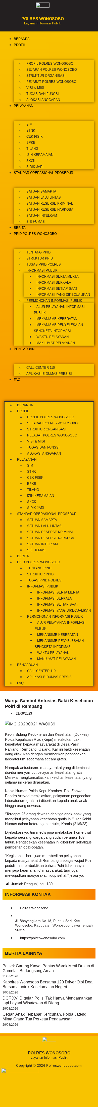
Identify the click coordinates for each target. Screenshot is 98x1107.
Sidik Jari (34, 167)
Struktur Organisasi (46, 76)
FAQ (17, 380)
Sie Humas (35, 222)
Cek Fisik (34, 136)
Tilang (32, 149)
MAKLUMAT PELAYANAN (55, 343)
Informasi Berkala (53, 282)
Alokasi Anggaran (43, 100)
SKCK (30, 161)
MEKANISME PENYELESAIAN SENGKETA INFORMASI (58, 328)
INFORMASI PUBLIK (42, 270)
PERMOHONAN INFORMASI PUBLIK (54, 301)
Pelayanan (23, 106)
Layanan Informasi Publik (42, 23)
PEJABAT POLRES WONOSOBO (51, 82)
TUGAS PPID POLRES (43, 264)
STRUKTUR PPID (39, 258)
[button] (49, 385)
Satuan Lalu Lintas (43, 197)
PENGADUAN (24, 349)
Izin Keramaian (39, 155)
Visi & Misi (35, 88)
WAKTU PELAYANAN (52, 337)
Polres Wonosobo (42, 19)
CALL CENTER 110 (40, 368)
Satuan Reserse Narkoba (49, 209)
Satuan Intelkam (41, 215)
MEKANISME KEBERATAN (56, 319)
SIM (29, 124)
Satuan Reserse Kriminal (49, 203)
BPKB (30, 142)
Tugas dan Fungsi (42, 94)
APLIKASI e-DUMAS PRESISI (49, 374)
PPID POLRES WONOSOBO (35, 234)
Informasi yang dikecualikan (63, 295)
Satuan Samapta (41, 191)
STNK (30, 130)
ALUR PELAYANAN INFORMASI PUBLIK (59, 310)
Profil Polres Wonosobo (49, 63)
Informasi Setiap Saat (56, 288)
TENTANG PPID (38, 252)
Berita (20, 228)
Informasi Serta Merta (57, 276)
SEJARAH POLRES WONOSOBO (51, 69)
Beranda (22, 39)
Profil (20, 45)
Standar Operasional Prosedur (43, 173)
